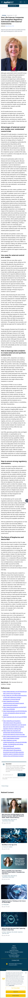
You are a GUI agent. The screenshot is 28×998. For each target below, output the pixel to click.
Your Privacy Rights (14, 956)
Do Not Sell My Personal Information (14, 952)
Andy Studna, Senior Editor (8, 820)
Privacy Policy (14, 953)
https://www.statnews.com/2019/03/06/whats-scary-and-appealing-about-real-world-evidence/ (15, 713)
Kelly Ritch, (20, 932)
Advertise (14, 947)
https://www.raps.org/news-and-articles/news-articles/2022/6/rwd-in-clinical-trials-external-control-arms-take (14, 732)
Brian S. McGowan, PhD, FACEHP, (10, 932)
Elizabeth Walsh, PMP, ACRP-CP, (10, 819)
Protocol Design (5, 786)
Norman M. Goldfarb (7, 847)
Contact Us (14, 949)
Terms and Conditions (14, 955)
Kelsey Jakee (6, 904)
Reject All (16, 991)
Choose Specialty (12, 5)
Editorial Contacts (14, 950)
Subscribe (21, 774)
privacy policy (4, 778)
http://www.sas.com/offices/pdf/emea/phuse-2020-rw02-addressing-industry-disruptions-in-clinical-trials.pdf (15, 697)
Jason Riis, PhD (5, 933)
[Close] (25, 972)
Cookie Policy (11, 985)
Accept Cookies (15, 995)
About (14, 945)
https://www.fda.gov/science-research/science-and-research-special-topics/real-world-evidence (13, 703)
